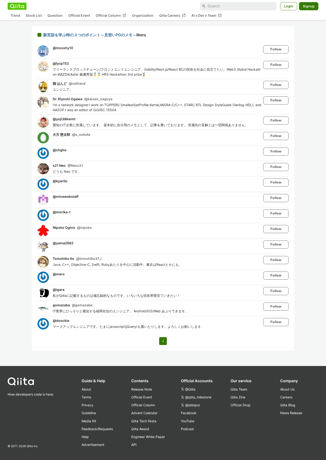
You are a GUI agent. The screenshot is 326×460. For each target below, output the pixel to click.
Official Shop (241, 405)
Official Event (79, 16)
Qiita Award (140, 429)
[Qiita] (17, 6)
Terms (86, 397)
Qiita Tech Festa (143, 421)
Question (55, 16)
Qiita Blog (287, 405)
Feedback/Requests (97, 429)
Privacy (87, 405)
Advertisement (93, 445)
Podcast (187, 429)
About (86, 389)
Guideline (89, 413)
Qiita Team (239, 389)
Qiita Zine (238, 397)
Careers (286, 397)
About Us (287, 389)
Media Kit (89, 421)
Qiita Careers (172, 15)
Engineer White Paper (148, 437)
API (134, 445)
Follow (275, 49)
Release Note (141, 389)
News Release (291, 413)
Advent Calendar (144, 413)
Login (288, 6)
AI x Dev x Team (206, 15)
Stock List (34, 16)
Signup (309, 6)
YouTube (187, 421)
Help (85, 437)
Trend (15, 16)
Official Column (111, 15)
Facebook (188, 413)
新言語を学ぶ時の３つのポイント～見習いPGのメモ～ (89, 34)
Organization (142, 16)
